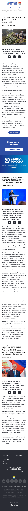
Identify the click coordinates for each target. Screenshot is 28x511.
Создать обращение (14, 149)
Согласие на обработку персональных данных (14, 497)
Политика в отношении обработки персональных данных (14, 496)
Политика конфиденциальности (14, 493)
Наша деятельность (12, 7)
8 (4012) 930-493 (14, 469)
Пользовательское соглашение (14, 492)
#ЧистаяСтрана (14, 132)
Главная (4, 7)
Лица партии (18, 455)
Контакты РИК (19, 458)
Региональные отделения (7, 458)
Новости (21, 7)
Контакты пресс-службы (7, 462)
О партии (5, 455)
